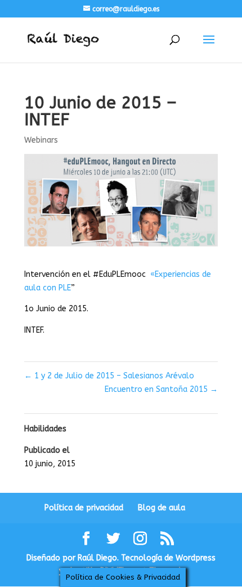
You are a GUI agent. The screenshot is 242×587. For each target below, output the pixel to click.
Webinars (41, 140)
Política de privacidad (83, 508)
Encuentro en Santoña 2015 (161, 389)
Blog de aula (161, 508)
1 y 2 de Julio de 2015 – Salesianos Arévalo (109, 376)
